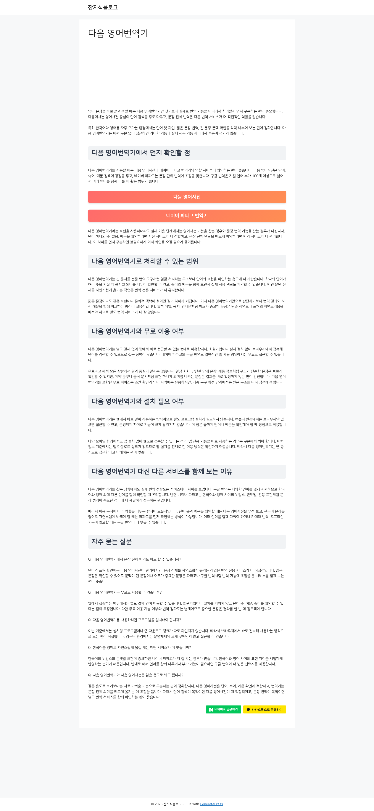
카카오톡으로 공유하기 (267, 709)
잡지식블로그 (103, 8)
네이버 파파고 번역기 (187, 215)
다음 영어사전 (187, 197)
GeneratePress (211, 804)
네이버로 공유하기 (226, 709)
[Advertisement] (187, 76)
